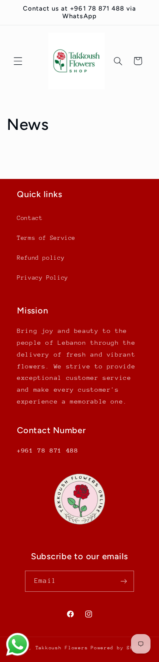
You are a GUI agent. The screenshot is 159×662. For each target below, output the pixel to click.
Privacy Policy (42, 277)
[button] (18, 61)
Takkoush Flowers (62, 648)
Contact (29, 217)
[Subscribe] (123, 581)
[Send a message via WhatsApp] (17, 644)
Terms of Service (46, 237)
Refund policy (40, 257)
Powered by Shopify (120, 648)
